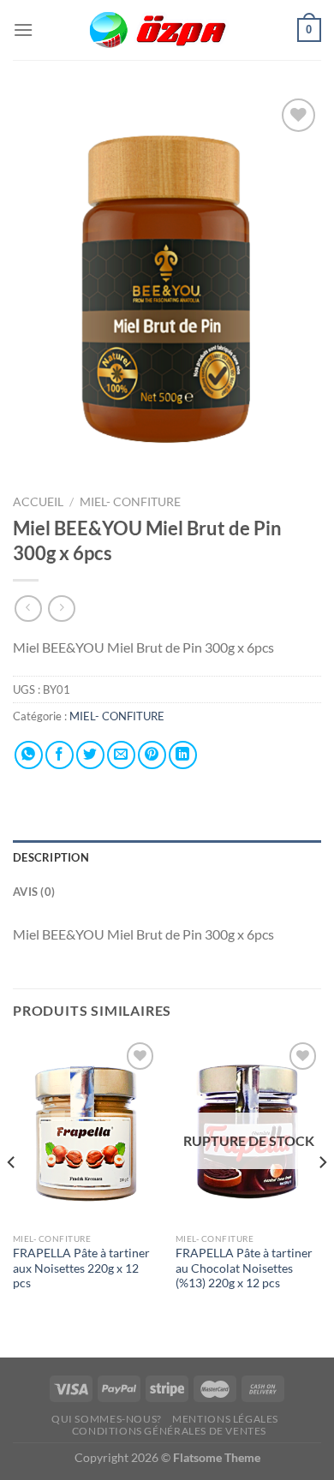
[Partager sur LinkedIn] (183, 755)
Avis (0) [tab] (34, 891)
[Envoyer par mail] (121, 755)
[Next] (322, 1196)
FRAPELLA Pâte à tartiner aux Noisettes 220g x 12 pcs (81, 1268)
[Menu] (23, 30)
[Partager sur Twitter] (90, 755)
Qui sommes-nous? (106, 1418)
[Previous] (12, 1196)
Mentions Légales (225, 1418)
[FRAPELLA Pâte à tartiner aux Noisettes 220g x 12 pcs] (85, 1131)
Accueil (38, 502)
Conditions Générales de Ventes (169, 1430)
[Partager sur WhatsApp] (29, 755)
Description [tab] (51, 857)
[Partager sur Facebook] (59, 755)
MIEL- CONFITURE (130, 502)
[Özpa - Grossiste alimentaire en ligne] (167, 30)
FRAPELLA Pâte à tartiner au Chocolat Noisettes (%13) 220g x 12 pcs (244, 1268)
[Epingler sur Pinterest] (152, 755)
